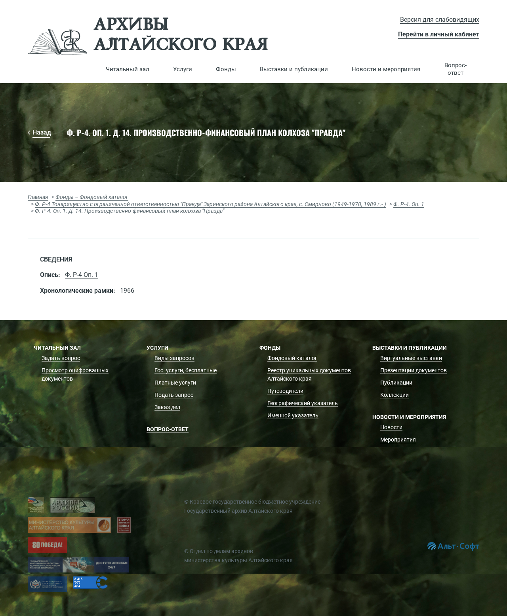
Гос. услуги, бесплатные (185, 370)
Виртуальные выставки (411, 358)
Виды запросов (174, 358)
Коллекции (394, 395)
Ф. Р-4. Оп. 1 (408, 204)
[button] (127, 69)
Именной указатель (292, 415)
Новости (391, 427)
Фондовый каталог (292, 358)
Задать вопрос (61, 358)
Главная (38, 197)
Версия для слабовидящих (439, 19)
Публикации (396, 382)
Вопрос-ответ (455, 69)
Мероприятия (398, 439)
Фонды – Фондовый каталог (91, 197)
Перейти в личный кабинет (438, 34)
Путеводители (285, 391)
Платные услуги (175, 382)
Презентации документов (413, 370)
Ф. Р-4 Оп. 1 (81, 275)
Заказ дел (167, 407)
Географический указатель (302, 403)
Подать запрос (173, 395)
